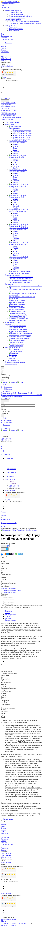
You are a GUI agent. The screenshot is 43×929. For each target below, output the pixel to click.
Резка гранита (13, 27)
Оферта (3, 921)
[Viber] (13, 554)
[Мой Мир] (7, 554)
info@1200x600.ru (7, 66)
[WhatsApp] (16, 554)
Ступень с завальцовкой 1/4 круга (20, 16)
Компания (4, 833)
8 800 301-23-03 (6, 60)
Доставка (8, 618)
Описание (8, 611)
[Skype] (19, 554)
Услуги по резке (10, 25)
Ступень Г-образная (15, 12)
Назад (12, 481)
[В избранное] (5, 546)
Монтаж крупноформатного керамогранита (24, 21)
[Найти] (2, 380)
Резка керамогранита (16, 29)
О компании (5, 837)
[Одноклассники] (5, 554)
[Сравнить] (5, 549)
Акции (3, 826)
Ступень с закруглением (17, 18)
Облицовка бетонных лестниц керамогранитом (25, 23)
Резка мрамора (14, 30)
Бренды (3, 828)
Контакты (4, 842)
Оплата (7, 616)
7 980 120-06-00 (6, 57)
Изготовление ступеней (13, 10)
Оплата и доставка (7, 844)
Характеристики (10, 614)
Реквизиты (8, 43)
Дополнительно (10, 620)
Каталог (3, 824)
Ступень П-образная (16, 14)
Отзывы (7, 613)
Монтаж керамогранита (13, 20)
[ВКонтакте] (2, 554)
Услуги (3, 830)
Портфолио (5, 839)
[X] (10, 554)
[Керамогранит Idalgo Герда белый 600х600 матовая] (19, 530)
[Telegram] (21, 554)
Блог (2, 832)
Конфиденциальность (8, 919)
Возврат (3, 850)
